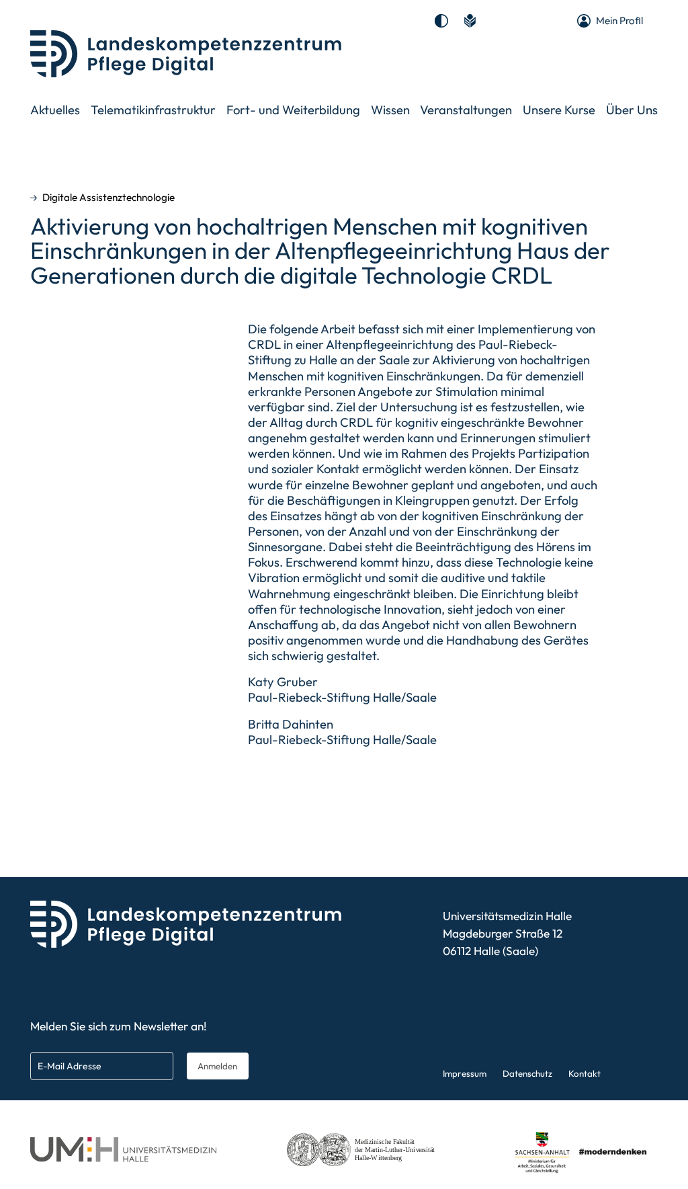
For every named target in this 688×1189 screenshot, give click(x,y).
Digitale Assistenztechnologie (108, 198)
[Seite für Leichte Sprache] (469, 21)
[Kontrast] (441, 21)
